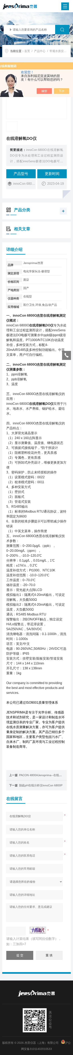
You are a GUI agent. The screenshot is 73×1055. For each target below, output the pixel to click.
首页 (27, 51)
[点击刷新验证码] (38, 930)
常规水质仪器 (58, 51)
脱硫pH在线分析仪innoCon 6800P (40, 785)
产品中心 (39, 51)
